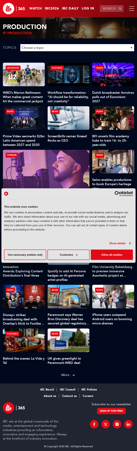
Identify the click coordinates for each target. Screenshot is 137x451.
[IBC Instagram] (117, 424)
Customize (66, 254)
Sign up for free (111, 411)
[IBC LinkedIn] (128, 424)
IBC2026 (52, 8)
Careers (88, 396)
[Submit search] (120, 8)
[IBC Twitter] (105, 424)
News (100, 68)
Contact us (69, 396)
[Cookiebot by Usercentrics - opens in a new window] (117, 193)
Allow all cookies (111, 254)
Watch (35, 8)
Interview (13, 68)
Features (57, 68)
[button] (131, 8)
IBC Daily (70, 8)
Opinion (12, 155)
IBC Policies (89, 390)
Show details (117, 243)
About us (50, 396)
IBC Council (67, 390)
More (65, 375)
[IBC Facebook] (94, 424)
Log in (88, 8)
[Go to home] (14, 8)
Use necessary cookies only (25, 254)
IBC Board (47, 390)
